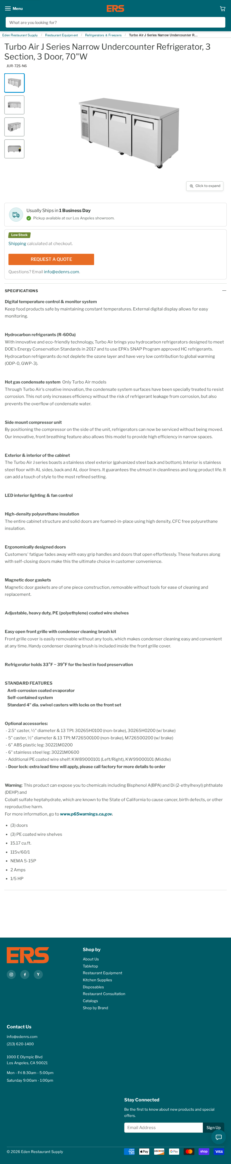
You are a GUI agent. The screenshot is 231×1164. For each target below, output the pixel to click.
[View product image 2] (14, 104)
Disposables (93, 987)
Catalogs (90, 1000)
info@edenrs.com (61, 271)
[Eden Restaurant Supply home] (115, 8)
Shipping (17, 243)
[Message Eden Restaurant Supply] (218, 1137)
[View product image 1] (14, 82)
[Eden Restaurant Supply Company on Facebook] (24, 974)
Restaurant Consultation (104, 993)
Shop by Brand (95, 1008)
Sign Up (213, 1127)
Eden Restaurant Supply (20, 35)
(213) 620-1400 (20, 1044)
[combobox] (115, 22)
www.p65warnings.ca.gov (86, 814)
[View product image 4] (14, 148)
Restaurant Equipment (61, 35)
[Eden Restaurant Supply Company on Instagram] (11, 974)
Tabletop (90, 966)
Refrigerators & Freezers (103, 35)
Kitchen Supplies (97, 980)
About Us (91, 959)
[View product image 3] (14, 126)
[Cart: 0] (222, 8)
